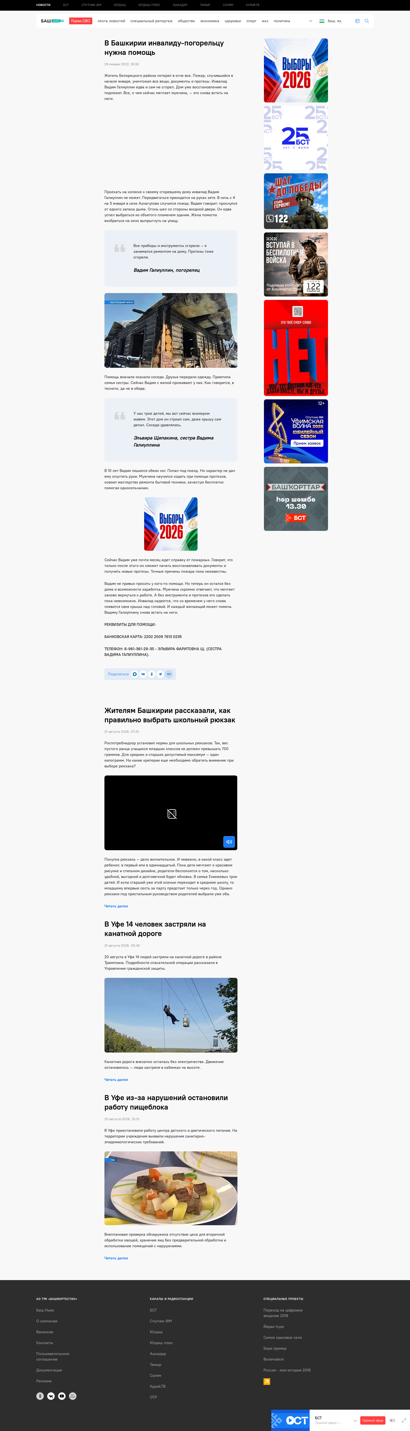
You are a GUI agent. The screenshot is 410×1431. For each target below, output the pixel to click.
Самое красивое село (283, 1337)
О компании (46, 1321)
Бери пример (275, 1348)
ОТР (153, 1397)
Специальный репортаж (151, 21)
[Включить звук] (229, 842)
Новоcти (43, 5)
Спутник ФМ (91, 5)
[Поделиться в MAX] (134, 674)
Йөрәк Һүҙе (274, 1326)
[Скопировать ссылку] (168, 674)
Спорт (251, 21)
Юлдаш (120, 5)
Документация (49, 1370)
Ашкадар (180, 5)
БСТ (66, 5)
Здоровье (233, 21)
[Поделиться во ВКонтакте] (143, 674)
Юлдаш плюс (149, 5)
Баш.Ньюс (45, 1310)
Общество (186, 21)
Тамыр (205, 5)
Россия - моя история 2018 (287, 1370)
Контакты (44, 1342)
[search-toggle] (367, 21)
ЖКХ (265, 21)
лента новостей (111, 21)
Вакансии (44, 1332)
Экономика (209, 21)
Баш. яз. (335, 21)
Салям (228, 5)
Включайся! (274, 1359)
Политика (282, 21)
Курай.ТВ (252, 5)
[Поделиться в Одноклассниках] (151, 674)
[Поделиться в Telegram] (160, 674)
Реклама (44, 1381)
